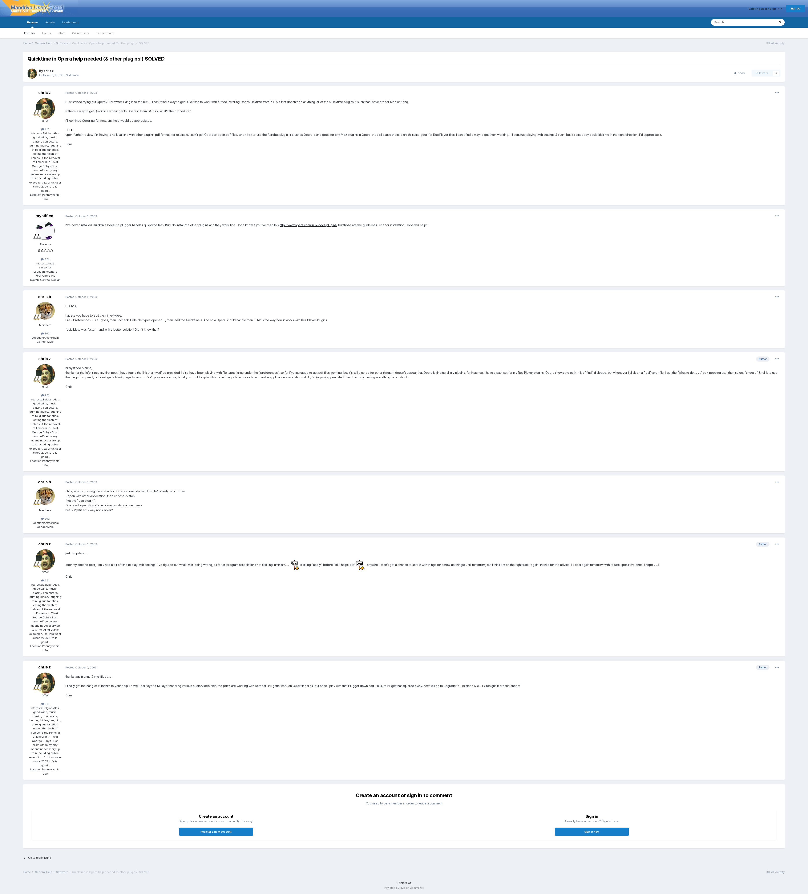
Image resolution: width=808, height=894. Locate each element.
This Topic (763, 22)
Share (741, 73)
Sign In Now (591, 831)
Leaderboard (105, 33)
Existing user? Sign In (765, 8)
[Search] (780, 22)
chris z (49, 71)
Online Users (80, 33)
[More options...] (777, 92)
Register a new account (216, 831)
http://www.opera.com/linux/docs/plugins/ (308, 225)
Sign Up (795, 8)
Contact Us (404, 883)
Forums (29, 33)
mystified (44, 216)
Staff (61, 33)
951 (46, 129)
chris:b (44, 296)
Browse (32, 22)
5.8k (47, 259)
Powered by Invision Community (404, 887)
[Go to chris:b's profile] (45, 311)
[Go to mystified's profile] (45, 230)
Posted (81, 92)
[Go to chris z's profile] (32, 73)
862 (47, 333)
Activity (50, 22)
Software (72, 75)
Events (46, 33)
